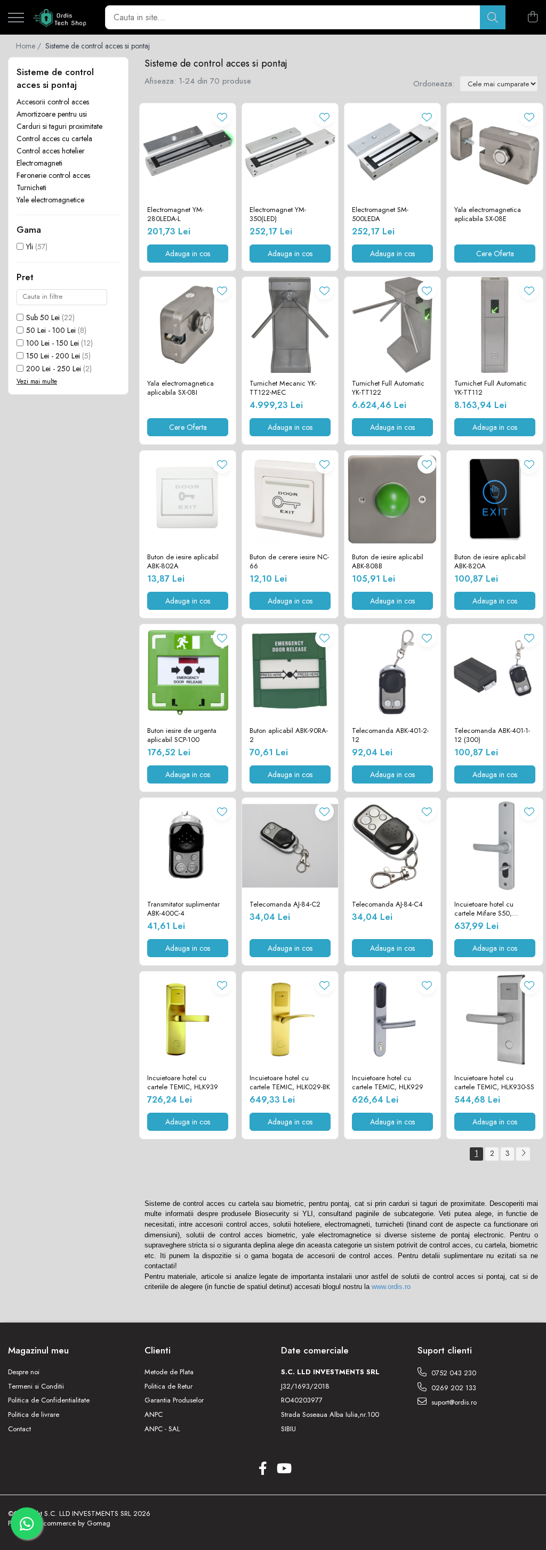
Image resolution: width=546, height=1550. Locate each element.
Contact (19, 1429)
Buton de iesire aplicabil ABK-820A (490, 562)
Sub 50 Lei (43, 317)
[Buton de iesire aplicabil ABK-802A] (188, 498)
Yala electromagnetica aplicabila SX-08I (180, 388)
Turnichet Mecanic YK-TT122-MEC (283, 388)
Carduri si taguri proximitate (59, 126)
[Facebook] (262, 1469)
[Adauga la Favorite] (222, 117)
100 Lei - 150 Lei (52, 343)
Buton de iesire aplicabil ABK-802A (183, 562)
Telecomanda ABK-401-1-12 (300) (492, 736)
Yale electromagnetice (50, 199)
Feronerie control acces (53, 175)
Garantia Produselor (174, 1400)
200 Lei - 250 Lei (53, 368)
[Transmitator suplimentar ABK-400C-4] (188, 846)
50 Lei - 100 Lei (51, 330)
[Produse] (16, 18)
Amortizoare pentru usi (52, 114)
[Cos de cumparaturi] (532, 17)
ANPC (153, 1415)
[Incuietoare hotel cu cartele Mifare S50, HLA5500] (495, 846)
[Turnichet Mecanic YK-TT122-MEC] (290, 325)
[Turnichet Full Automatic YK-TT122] (392, 325)
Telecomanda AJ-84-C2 (285, 904)
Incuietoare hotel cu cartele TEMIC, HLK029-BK (290, 1083)
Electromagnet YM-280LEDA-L (175, 215)
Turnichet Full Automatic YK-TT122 (388, 388)
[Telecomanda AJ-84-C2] (290, 846)
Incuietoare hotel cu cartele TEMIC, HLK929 (387, 1083)
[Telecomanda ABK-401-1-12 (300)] (495, 672)
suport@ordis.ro (453, 1402)
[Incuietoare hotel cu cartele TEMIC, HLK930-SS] (495, 1019)
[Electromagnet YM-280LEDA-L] (188, 151)
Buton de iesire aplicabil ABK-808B (387, 562)
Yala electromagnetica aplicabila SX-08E (487, 215)
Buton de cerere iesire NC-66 (289, 562)
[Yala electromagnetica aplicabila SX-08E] (495, 151)
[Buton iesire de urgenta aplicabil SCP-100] (188, 672)
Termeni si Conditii (36, 1386)
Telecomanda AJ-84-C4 (387, 904)
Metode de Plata (169, 1372)
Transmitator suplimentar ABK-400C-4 (183, 909)
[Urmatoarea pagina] (523, 1154)
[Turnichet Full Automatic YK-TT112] (495, 325)
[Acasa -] (60, 17)
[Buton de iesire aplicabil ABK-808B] (392, 498)
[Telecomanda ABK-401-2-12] (392, 672)
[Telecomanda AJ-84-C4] (392, 846)
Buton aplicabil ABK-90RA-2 (289, 736)
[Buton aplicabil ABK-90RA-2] (290, 672)
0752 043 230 (452, 1373)
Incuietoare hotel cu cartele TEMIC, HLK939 (182, 1083)
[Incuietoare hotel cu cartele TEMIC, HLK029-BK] (290, 1019)
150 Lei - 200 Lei (53, 355)
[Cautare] (492, 17)
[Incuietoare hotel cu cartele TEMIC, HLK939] (188, 1019)
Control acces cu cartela (54, 138)
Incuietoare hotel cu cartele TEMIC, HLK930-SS (494, 1083)
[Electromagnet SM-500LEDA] (392, 151)
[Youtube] (283, 1469)
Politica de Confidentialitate (49, 1400)
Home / (29, 45)
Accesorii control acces (53, 101)
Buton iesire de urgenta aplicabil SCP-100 (181, 736)
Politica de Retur (168, 1386)
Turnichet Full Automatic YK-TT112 (490, 388)
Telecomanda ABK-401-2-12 (390, 736)
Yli (29, 246)
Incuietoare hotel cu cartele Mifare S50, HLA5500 (483, 909)
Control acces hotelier (51, 150)
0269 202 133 (452, 1388)
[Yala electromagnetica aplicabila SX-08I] (188, 325)
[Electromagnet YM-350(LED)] (290, 151)
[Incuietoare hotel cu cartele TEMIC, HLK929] (392, 1019)
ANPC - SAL (162, 1429)
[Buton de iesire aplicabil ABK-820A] (495, 498)
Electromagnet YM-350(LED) (278, 215)
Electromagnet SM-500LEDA (380, 215)
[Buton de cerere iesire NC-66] (290, 498)
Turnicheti (31, 187)
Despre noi (23, 1372)
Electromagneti (39, 163)
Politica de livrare (33, 1415)
